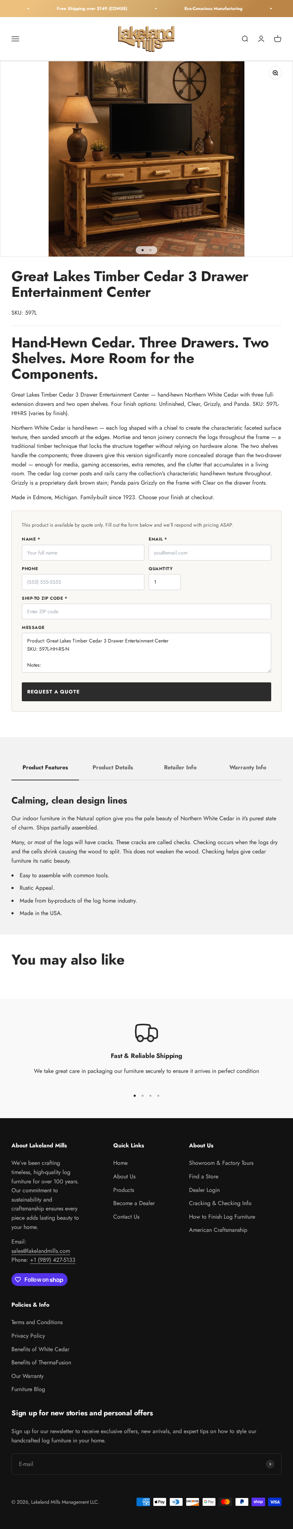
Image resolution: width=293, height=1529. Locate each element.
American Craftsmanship (218, 1230)
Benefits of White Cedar (40, 1349)
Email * (158, 539)
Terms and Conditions (37, 1322)
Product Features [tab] (45, 767)
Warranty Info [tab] (247, 767)
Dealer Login (204, 1190)
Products (123, 1190)
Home (120, 1163)
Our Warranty (27, 1376)
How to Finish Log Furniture (222, 1217)
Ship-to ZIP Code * (44, 598)
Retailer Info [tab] (180, 767)
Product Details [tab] (113, 767)
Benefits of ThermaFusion (41, 1362)
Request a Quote (53, 691)
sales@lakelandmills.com (40, 1251)
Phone (30, 568)
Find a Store (203, 1176)
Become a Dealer (134, 1203)
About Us (124, 1176)
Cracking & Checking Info (220, 1203)
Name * (31, 539)
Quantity (161, 568)
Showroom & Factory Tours (221, 1163)
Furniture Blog (28, 1389)
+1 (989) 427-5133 (52, 1260)
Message (33, 627)
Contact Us (126, 1217)
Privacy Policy (28, 1336)
